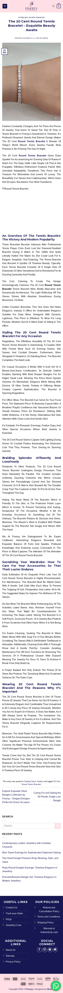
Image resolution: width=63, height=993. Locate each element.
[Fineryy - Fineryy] (31, 6)
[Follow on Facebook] (39, 949)
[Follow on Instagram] (44, 949)
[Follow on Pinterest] (49, 949)
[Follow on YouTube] (55, 949)
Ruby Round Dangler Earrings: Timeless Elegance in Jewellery (29, 869)
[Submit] (58, 826)
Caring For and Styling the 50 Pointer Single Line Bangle (47, 797)
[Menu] (4, 6)
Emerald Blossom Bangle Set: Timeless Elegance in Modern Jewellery (29, 879)
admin (45, 38)
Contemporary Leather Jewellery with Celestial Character (26, 845)
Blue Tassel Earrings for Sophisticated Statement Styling (31, 852)
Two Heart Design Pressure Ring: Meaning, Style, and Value (30, 860)
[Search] (53, 6)
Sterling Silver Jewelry (31, 17)
